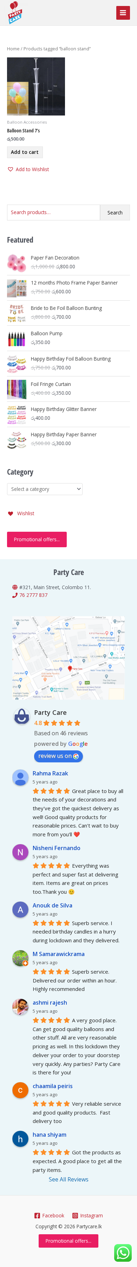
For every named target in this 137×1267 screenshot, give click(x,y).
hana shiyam (49, 1134)
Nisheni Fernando (56, 848)
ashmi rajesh (50, 1002)
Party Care (50, 712)
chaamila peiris (53, 1086)
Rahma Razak (50, 773)
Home (13, 49)
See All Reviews (69, 1179)
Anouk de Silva (52, 905)
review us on (55, 756)
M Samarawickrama (59, 954)
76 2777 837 (33, 595)
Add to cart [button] (25, 152)
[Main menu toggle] (123, 13)
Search (115, 212)
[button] (28, 170)
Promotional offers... (37, 539)
